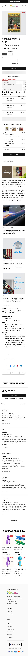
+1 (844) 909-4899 (11, 601)
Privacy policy (10, 626)
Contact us (9, 611)
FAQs (8, 617)
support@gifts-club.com (12, 603)
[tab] (10, 31)
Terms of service (10, 629)
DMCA (8, 619)
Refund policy (10, 637)
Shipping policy (10, 632)
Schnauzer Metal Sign (6, 423)
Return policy (10, 634)
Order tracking (10, 614)
